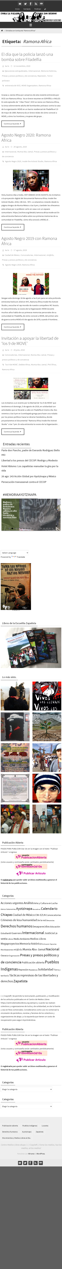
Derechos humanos (16, 914)
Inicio (17, 9)
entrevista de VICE (12, 82)
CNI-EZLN (40, 903)
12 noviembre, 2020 (22, 66)
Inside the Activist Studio (32, 156)
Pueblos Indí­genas (29, 1114)
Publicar (37, 9)
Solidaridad (45, 957)
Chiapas (6, 903)
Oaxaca (5, 943)
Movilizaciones (7, 937)
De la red (41, 908)
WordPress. (40, 1141)
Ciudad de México (12, 248)
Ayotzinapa (24, 896)
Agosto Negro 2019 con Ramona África (29, 235)
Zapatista (20, 969)
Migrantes (53, 932)
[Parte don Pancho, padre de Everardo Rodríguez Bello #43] (15, 777)
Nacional (52, 937)
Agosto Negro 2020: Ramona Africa (26, 134)
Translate (21, 545)
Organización (14, 944)
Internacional (34, 70)
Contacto (27, 9)
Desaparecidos (41, 914)
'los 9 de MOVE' (11, 354)
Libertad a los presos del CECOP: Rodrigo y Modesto (29, 448)
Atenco (3, 897)
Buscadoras (37, 897)
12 (41, 516)
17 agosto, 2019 (20, 244)
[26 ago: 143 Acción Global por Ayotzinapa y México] (15, 746)
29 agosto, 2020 (20, 143)
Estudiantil (6, 921)
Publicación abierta (33, 950)
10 (35, 516)
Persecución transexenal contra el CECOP (23, 470)
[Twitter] (25, 3)
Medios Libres (38, 926)
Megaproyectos (10, 931)
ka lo (7, 66)
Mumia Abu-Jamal (25, 147)
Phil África (52, 354)
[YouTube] (20, 3)
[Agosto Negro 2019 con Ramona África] (31, 275)
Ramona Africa (45, 82)
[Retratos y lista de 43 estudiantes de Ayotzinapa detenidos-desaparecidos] (46, 685)
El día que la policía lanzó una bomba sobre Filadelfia (27, 56)
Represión (41, 74)
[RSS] (36, 3)
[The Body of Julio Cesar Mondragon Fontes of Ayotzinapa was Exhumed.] (46, 777)
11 (38, 516)
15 (49, 516)
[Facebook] (30, 3)
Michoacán (45, 932)
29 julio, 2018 (19, 341)
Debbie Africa (24, 354)
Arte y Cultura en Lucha (46, 891)
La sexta (45, 1114)
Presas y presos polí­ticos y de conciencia (19, 74)
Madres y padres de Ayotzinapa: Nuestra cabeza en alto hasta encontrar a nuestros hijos (10, 498)
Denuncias (50, 908)
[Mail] (41, 3)
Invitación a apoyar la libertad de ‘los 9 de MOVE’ (29, 332)
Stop (59, 514)
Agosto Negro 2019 (13, 256)
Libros (10, 927)
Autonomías (11, 897)
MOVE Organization (29, 82)
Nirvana (31, 1141)
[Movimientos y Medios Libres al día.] (15, 685)
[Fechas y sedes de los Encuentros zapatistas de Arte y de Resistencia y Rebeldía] (46, 715)
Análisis (29, 891)
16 (52, 516)
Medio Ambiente (22, 926)
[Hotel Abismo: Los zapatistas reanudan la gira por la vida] (15, 715)
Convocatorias (27, 248)
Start (56, 514)
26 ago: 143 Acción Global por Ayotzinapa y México (28, 464)
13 (44, 516)
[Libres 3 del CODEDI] (46, 808)
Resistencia (33, 958)
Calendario (49, 896)
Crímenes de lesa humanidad (19, 908)
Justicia (49, 921)
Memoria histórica (48, 70)
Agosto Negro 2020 (13, 156)
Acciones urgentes (12, 891)
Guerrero (17, 921)
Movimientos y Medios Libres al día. (16, 1126)
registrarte (7, 867)
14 (47, 516)
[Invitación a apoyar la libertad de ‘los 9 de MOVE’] (31, 377)
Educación (55, 914)
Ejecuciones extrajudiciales (16, 70)
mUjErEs (50, 248)
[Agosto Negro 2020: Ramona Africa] (31, 174)
